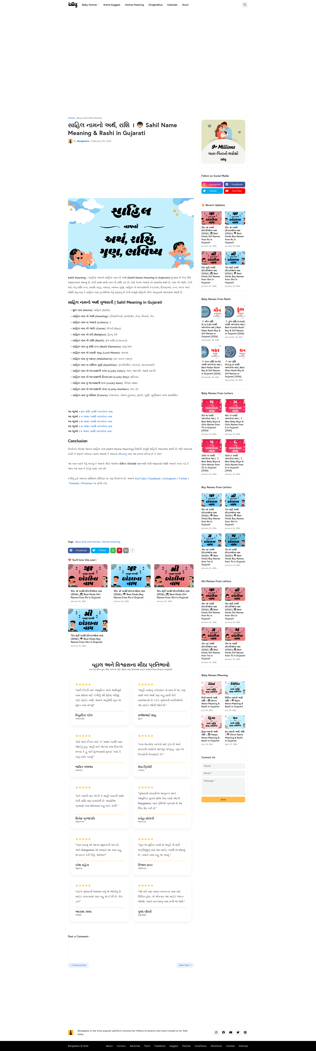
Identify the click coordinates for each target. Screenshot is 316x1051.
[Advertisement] (158, 38)
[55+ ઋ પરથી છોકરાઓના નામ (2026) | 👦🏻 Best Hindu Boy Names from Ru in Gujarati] (130, 575)
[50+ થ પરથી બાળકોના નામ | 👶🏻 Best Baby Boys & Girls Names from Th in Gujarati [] (211, 406)
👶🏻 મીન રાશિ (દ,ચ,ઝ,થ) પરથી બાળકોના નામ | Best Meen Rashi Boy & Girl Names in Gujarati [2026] (211, 329)
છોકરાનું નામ (125, 453)
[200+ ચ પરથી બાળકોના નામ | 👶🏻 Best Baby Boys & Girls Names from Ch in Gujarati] (211, 446)
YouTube (140, 478)
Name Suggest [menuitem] (111, 4)
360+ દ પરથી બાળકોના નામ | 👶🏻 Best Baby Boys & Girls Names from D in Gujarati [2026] (234, 463)
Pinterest (86, 483)
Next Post (184, 965)
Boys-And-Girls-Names (89, 118)
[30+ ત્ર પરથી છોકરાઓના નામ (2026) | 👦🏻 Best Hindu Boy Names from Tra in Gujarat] (211, 540)
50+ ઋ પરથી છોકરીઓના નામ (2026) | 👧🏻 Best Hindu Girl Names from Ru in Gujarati (86, 594)
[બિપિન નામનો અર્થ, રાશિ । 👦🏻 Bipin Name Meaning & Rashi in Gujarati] (235, 688)
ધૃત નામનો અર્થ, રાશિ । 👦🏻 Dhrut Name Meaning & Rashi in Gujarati (235, 736)
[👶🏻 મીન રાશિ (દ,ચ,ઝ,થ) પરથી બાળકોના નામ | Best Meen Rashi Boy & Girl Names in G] (211, 312)
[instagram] (216, 1032)
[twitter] (238, 1032)
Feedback (160, 1046)
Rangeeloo (74, 1046)
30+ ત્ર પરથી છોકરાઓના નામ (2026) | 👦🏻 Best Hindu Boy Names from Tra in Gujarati (210, 557)
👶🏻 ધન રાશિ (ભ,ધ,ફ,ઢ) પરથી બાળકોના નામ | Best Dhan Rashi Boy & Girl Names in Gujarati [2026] (235, 369)
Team (147, 1046)
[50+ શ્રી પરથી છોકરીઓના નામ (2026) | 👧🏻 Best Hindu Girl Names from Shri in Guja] (174, 575)
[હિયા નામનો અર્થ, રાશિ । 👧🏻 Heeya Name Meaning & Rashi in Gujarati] (211, 722)
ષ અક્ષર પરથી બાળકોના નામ (96, 431)
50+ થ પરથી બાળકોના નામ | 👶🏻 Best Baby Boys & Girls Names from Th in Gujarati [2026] (210, 423)
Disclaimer (216, 1046)
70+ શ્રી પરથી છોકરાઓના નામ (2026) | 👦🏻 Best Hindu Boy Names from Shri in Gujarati (87, 638)
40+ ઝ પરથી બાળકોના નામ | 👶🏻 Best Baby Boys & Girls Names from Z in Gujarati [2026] (234, 423)
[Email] (126, 550)
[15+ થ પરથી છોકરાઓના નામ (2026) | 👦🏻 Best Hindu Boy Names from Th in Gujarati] (235, 540)
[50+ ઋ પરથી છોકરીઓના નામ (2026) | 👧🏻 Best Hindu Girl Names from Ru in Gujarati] (87, 575)
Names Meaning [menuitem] (134, 4)
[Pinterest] (119, 550)
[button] (245, 5)
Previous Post (79, 965)
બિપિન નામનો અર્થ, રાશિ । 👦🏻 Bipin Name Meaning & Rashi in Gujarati (234, 702)
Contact (121, 1046)
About (109, 1046)
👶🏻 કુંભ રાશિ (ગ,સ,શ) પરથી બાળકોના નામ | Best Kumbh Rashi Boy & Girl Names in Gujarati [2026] (235, 327)
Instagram (169, 478)
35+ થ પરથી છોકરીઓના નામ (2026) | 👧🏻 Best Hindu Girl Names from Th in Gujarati (235, 649)
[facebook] (223, 1032)
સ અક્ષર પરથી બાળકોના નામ (96, 426)
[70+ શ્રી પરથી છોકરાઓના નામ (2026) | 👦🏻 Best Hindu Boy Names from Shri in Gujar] (87, 620)
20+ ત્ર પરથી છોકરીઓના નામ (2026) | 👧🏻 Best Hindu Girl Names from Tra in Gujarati (210, 651)
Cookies (230, 1046)
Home (71, 118)
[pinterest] (245, 1032)
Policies (186, 1046)
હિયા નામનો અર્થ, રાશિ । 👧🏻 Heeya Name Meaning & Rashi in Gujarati (210, 736)
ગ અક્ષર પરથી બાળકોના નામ (96, 416)
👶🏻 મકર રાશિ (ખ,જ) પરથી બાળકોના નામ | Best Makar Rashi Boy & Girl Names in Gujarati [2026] (211, 367)
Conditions (201, 1046)
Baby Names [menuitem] (89, 4)
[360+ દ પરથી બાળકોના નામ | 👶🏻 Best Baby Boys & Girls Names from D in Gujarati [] (235, 446)
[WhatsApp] (113, 550)
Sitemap (243, 1046)
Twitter (183, 478)
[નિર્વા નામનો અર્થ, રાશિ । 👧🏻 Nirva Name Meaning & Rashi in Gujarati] (211, 688)
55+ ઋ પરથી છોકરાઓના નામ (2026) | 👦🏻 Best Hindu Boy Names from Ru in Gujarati (129, 594)
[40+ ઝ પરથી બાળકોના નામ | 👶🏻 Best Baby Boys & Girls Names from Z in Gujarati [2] (235, 406)
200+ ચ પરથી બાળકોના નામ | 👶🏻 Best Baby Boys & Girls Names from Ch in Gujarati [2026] (210, 463)
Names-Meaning (111, 541)
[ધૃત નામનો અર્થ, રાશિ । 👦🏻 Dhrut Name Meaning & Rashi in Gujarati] (235, 722)
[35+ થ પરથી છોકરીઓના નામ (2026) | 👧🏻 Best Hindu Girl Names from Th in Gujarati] (235, 634)
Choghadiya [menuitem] (155, 4)
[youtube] (231, 1032)
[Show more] (132, 550)
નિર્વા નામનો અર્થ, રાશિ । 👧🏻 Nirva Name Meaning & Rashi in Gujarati (210, 702)
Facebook (154, 478)
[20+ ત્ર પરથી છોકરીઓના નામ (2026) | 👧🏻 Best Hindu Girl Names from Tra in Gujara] (211, 634)
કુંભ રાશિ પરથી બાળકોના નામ (97, 411)
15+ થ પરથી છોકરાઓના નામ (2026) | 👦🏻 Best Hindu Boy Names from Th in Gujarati (235, 555)
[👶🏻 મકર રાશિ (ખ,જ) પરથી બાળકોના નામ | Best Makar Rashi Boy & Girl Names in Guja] (211, 352)
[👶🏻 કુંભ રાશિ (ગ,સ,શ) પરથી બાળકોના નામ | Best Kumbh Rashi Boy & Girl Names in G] (235, 312)
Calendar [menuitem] (172, 4)
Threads (74, 483)
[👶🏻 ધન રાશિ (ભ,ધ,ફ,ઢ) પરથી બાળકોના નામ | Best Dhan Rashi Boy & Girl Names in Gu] (235, 352)
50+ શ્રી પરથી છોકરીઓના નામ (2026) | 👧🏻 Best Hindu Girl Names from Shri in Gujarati (173, 594)
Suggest (174, 1046)
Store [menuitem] (185, 4)
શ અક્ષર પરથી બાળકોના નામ (96, 421)
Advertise (135, 1046)
